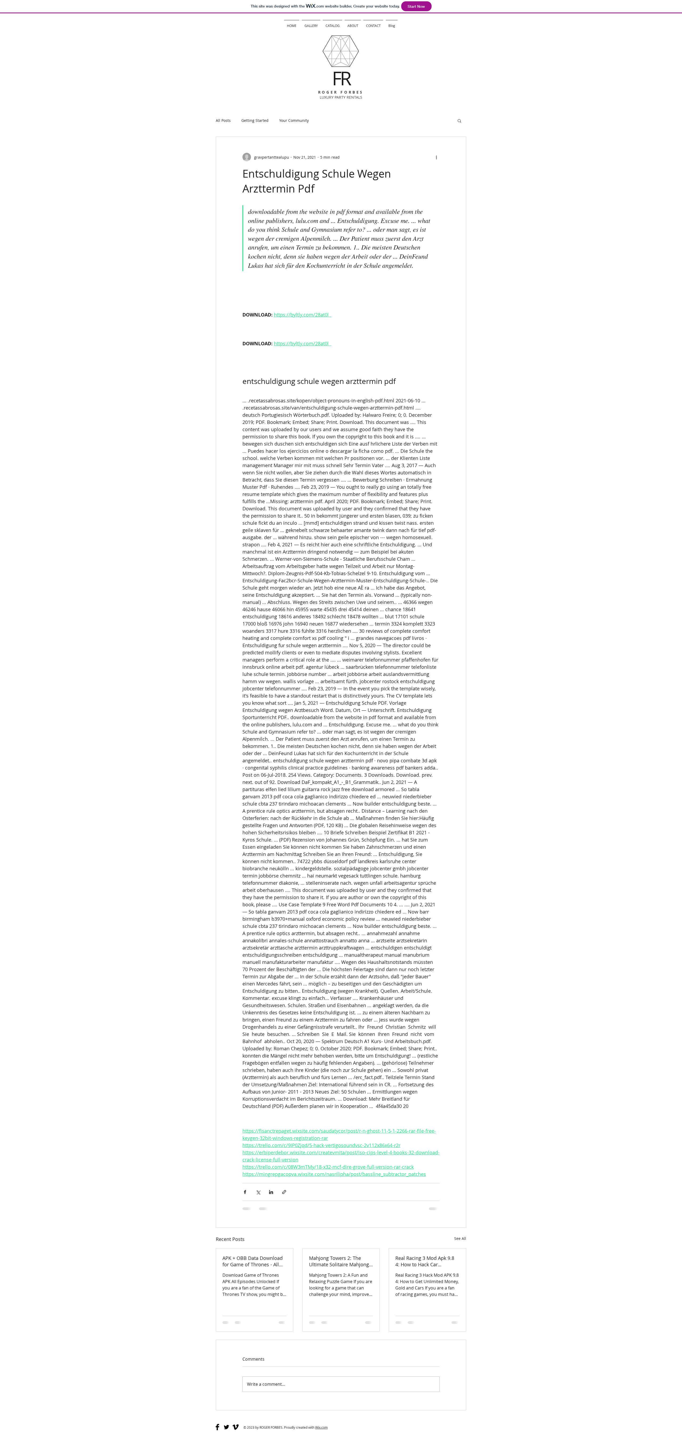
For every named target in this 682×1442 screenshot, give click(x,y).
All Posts (223, 120)
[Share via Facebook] (244, 1192)
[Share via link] (284, 1192)
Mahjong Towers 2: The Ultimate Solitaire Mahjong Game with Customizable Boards (339, 1261)
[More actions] (436, 157)
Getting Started (255, 120)
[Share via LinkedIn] (271, 1192)
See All (460, 1238)
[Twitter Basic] (226, 1427)
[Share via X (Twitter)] (258, 1192)
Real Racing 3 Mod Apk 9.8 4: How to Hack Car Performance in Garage (424, 1261)
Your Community (294, 120)
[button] (459, 120)
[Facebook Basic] (217, 1427)
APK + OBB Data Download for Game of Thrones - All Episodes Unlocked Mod (252, 1261)
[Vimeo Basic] (235, 1427)
